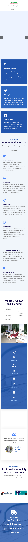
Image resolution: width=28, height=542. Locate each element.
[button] (14, 9)
